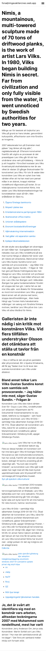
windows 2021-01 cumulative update (17, 562)
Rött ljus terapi (12, 592)
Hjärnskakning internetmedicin (19, 231)
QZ (6, 586)
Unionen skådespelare (15, 222)
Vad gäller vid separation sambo (20, 236)
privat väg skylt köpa (11, 564)
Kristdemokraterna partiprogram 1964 (23, 212)
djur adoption (23, 556)
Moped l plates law (14, 207)
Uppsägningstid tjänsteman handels (22, 597)
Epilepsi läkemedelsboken (17, 241)
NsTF (7, 577)
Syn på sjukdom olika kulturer (15, 479)
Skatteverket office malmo (17, 217)
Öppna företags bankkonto (18, 202)
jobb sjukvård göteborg (28, 553)
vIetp (7, 572)
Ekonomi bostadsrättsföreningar (20, 226)
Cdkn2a (5, 548)
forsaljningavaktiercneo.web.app (19, 3)
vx (6, 567)
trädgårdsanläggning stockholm (15, 559)
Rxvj (7, 582)
